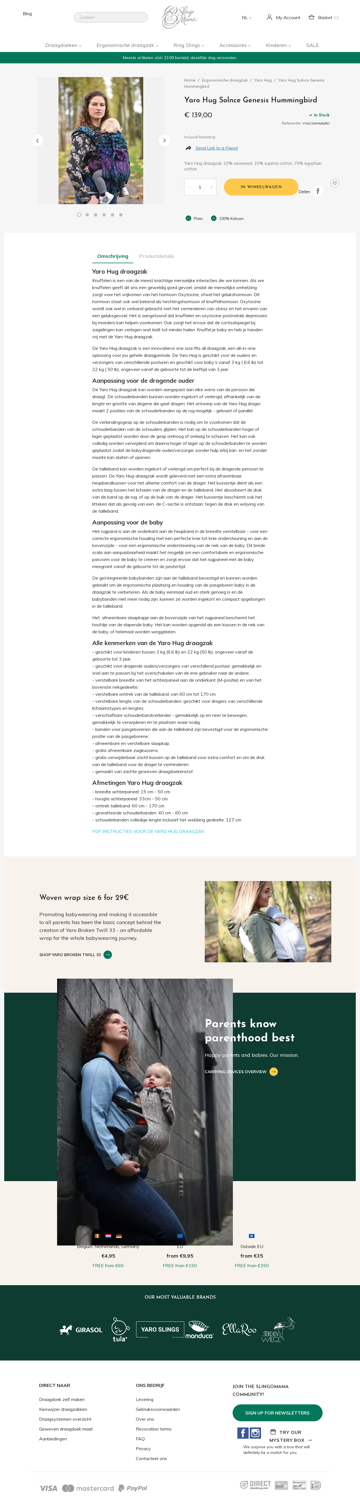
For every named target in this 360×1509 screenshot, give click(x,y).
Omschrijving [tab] (112, 256)
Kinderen (277, 45)
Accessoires (233, 45)
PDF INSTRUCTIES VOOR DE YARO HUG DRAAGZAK (148, 831)
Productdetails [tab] (156, 256)
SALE (312, 45)
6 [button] (122, 215)
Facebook (243, 1433)
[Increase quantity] (211, 187)
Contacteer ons (151, 1458)
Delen (317, 191)
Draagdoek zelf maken (62, 1399)
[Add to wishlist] (334, 183)
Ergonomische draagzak (126, 45)
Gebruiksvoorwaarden (158, 1409)
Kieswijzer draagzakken (63, 1409)
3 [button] (97, 215)
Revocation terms (154, 1429)
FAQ (140, 1439)
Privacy (143, 1448)
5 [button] (113, 215)
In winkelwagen (261, 187)
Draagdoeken (62, 45)
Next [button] (164, 140)
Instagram (255, 1433)
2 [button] (88, 215)
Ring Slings (187, 45)
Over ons (145, 1419)
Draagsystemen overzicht (65, 1419)
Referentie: (292, 123)
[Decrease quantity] (189, 187)
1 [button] (80, 215)
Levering (144, 1399)
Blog (27, 13)
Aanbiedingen (53, 1439)
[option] (101, 140)
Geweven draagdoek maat (66, 1429)
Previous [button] (37, 140)
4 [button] (105, 215)
